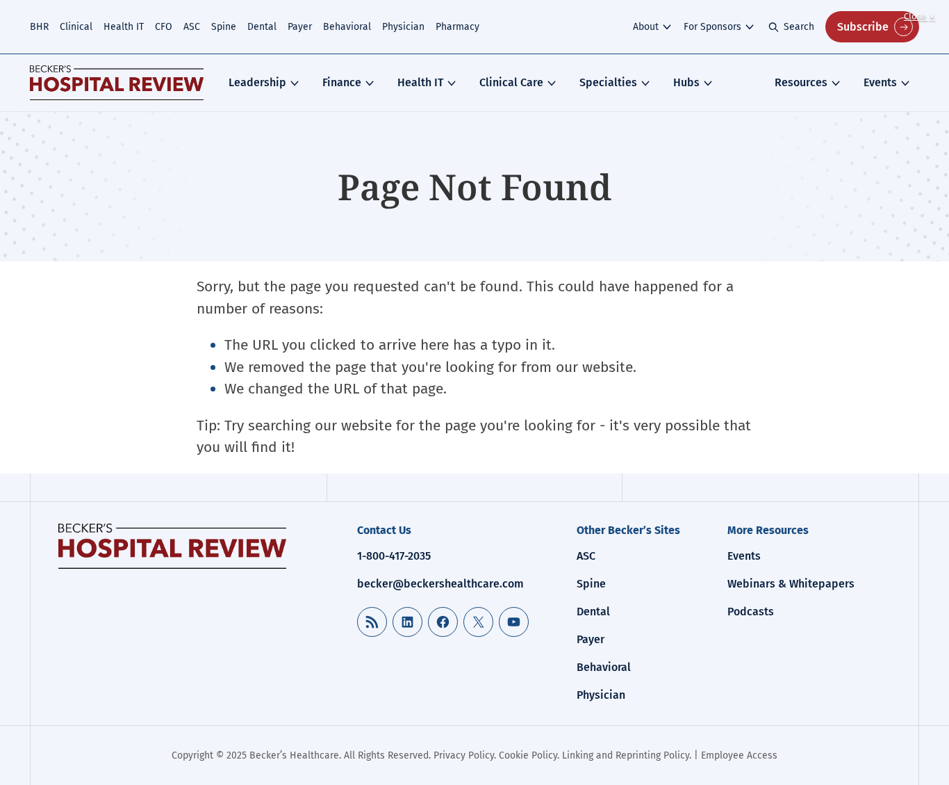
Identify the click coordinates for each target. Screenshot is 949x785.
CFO (163, 27)
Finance (341, 82)
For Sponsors (712, 27)
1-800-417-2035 (394, 556)
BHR (39, 27)
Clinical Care (511, 82)
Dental (262, 27)
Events (880, 82)
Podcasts (750, 611)
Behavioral (347, 27)
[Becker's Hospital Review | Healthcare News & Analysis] (117, 82)
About (646, 27)
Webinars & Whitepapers (791, 583)
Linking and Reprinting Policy (625, 755)
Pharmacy (457, 27)
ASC (191, 27)
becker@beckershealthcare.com (440, 583)
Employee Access (739, 755)
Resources (801, 82)
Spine (223, 27)
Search (799, 27)
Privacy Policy (464, 755)
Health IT (124, 27)
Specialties (608, 82)
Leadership (257, 82)
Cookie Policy (528, 755)
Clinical (76, 27)
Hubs (686, 82)
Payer (300, 27)
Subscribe (863, 26)
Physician (403, 27)
